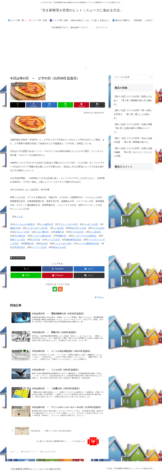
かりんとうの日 (22, 232)
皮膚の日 (59, 232)
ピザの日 (36, 239)
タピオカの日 (98, 228)
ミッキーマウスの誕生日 (84, 236)
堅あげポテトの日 (77, 228)
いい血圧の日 (46, 224)
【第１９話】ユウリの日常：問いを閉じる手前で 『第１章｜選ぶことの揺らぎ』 (133, 114)
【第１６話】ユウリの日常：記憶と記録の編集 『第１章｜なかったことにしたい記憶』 (133, 152)
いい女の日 (58, 228)
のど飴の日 (20, 236)
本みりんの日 (59, 247)
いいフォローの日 (62, 243)
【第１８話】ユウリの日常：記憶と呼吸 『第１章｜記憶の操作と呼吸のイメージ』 (133, 128)
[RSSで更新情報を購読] (60, 289)
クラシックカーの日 (68, 224)
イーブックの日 (39, 247)
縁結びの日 (15, 228)
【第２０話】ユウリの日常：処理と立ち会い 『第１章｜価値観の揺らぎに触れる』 (133, 100)
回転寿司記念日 (73, 239)
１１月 (19, 216)
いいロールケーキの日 (37, 228)
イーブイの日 (53, 239)
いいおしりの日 (90, 224)
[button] (97, 105)
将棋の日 (62, 236)
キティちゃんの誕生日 (24, 224)
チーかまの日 (77, 232)
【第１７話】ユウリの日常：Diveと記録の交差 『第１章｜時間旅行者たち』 (133, 140)
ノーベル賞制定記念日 (88, 243)
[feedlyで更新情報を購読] (54, 289)
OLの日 (44, 243)
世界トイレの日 (17, 239)
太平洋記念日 (18, 247)
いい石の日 (95, 232)
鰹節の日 (29, 243)
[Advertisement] (81, 50)
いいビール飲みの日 (41, 236)
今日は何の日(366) (19, 258)
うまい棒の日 (42, 232)
